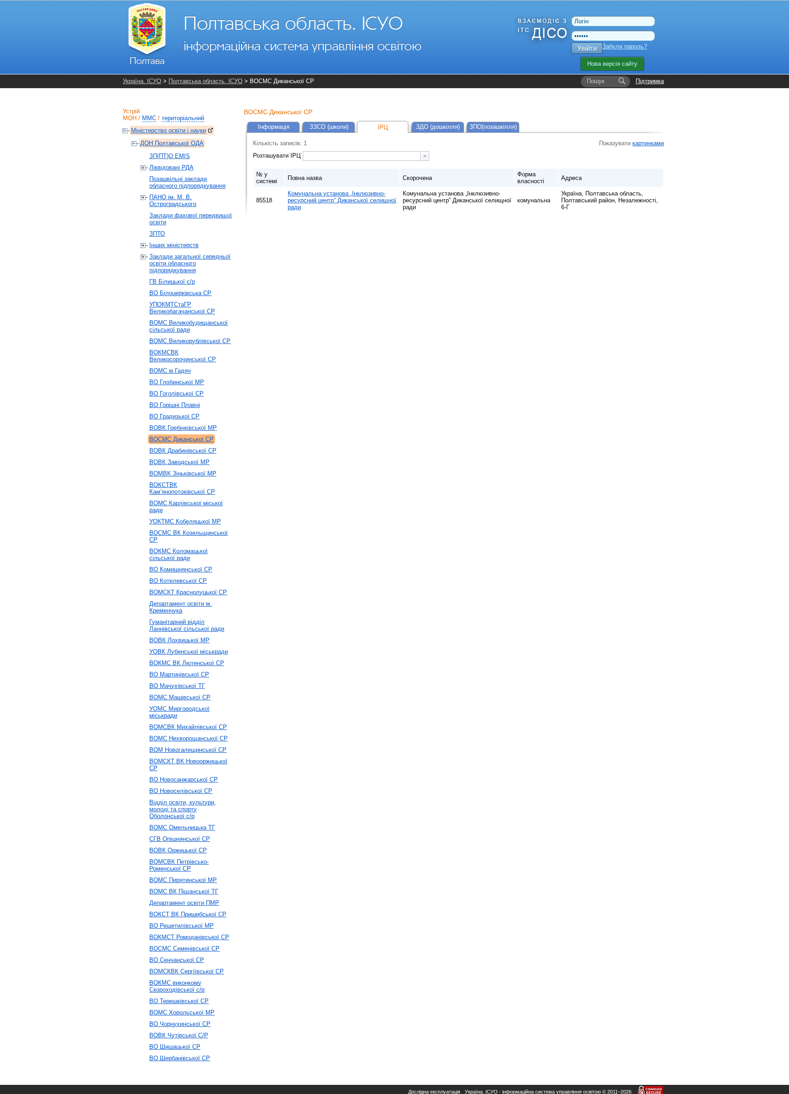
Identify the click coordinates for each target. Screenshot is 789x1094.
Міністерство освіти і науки (168, 130)
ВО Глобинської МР (176, 382)
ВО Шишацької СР (174, 1046)
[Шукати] (622, 81)
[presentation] (425, 156)
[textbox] (361, 156)
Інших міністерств (174, 245)
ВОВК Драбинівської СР (182, 450)
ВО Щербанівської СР (179, 1058)
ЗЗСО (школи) (329, 126)
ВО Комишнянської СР (180, 569)
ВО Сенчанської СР (176, 960)
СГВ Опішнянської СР (179, 838)
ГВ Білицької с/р (172, 281)
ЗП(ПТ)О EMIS (169, 156)
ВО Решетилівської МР (181, 925)
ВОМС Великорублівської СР (190, 341)
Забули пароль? (624, 46)
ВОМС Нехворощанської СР (188, 738)
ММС (149, 118)
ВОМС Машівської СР (179, 697)
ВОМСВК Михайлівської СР (188, 727)
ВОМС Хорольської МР (182, 1012)
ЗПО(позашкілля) (493, 126)
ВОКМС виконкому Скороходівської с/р (177, 986)
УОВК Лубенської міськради (188, 651)
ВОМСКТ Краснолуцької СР (188, 592)
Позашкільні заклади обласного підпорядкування (187, 182)
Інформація (273, 126)
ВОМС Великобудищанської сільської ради (188, 326)
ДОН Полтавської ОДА (172, 143)
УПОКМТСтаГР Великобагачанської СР (182, 308)
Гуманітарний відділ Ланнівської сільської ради (186, 625)
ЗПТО (157, 233)
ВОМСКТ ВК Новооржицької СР (188, 765)
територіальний (183, 118)
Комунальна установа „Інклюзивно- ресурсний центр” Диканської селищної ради (342, 200)
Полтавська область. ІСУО (205, 81)
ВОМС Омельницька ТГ (182, 827)
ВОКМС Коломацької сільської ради (178, 554)
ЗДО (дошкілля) (438, 126)
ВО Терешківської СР (179, 1001)
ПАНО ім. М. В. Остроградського (172, 200)
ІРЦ (383, 127)
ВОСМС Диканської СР (181, 439)
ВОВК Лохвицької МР (179, 640)
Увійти (587, 48)
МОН (130, 118)
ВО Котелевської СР (178, 580)
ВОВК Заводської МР (179, 462)
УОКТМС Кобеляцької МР (185, 521)
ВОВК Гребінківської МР (183, 427)
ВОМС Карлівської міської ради (186, 506)
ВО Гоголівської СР (176, 393)
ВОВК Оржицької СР (178, 850)
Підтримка (650, 81)
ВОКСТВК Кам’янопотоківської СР (182, 488)
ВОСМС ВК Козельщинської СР (188, 536)
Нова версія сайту (612, 63)
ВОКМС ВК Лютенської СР (186, 663)
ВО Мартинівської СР (179, 674)
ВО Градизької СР (174, 416)
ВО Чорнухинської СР (179, 1023)
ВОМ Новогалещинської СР (187, 749)
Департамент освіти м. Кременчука (180, 607)
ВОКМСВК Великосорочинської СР (182, 356)
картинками (648, 143)
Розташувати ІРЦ (278, 155)
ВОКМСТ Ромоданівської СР (189, 937)
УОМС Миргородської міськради (179, 712)
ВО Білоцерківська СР (180, 293)
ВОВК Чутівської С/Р (178, 1035)
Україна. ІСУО (142, 81)
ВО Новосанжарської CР (183, 779)
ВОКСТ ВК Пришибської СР (187, 914)
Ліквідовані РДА (171, 167)
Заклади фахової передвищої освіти (190, 219)
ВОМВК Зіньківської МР (182, 473)
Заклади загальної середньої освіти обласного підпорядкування (190, 263)
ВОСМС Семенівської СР (184, 948)
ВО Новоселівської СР (180, 790)
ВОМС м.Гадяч (170, 370)
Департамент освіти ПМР (184, 902)
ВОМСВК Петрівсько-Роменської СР (179, 865)
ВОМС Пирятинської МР (183, 880)
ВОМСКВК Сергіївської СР (186, 971)
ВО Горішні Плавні (174, 405)
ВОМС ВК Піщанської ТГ (183, 891)
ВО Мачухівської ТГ (177, 685)
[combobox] (366, 156)
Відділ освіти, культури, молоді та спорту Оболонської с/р (182, 809)
